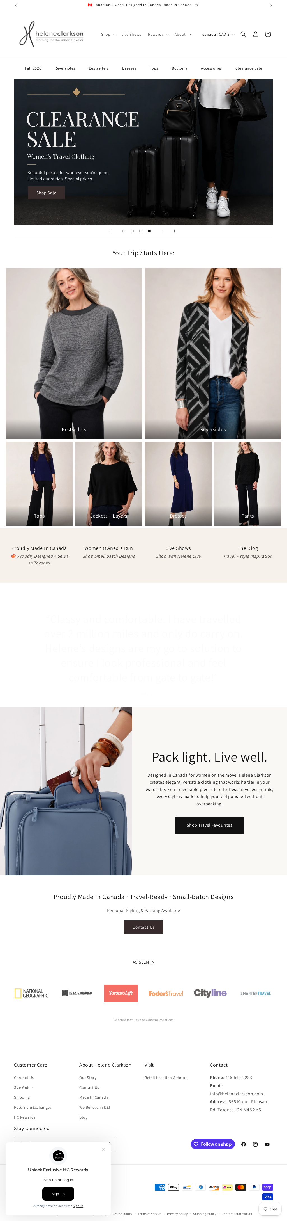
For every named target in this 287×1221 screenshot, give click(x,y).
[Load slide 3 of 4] (140, 231)
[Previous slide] (110, 231)
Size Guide (23, 1087)
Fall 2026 (33, 68)
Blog (83, 1117)
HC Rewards (25, 1117)
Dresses (129, 68)
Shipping (22, 1097)
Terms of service (149, 1214)
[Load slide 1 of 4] (124, 231)
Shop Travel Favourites (209, 825)
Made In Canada (93, 1097)
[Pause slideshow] (177, 231)
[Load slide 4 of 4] (149, 231)
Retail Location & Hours (166, 1077)
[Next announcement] (271, 5)
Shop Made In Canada (58, 198)
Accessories (211, 68)
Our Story (87, 1077)
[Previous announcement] (16, 5)
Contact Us (144, 927)
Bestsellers (99, 68)
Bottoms (180, 68)
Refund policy (122, 1214)
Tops (154, 68)
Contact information (237, 1214)
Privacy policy (177, 1214)
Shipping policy (204, 1214)
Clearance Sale (248, 68)
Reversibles (65, 68)
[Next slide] (163, 231)
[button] (108, 34)
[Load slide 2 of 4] (132, 231)
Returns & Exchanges (33, 1107)
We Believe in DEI (94, 1107)
